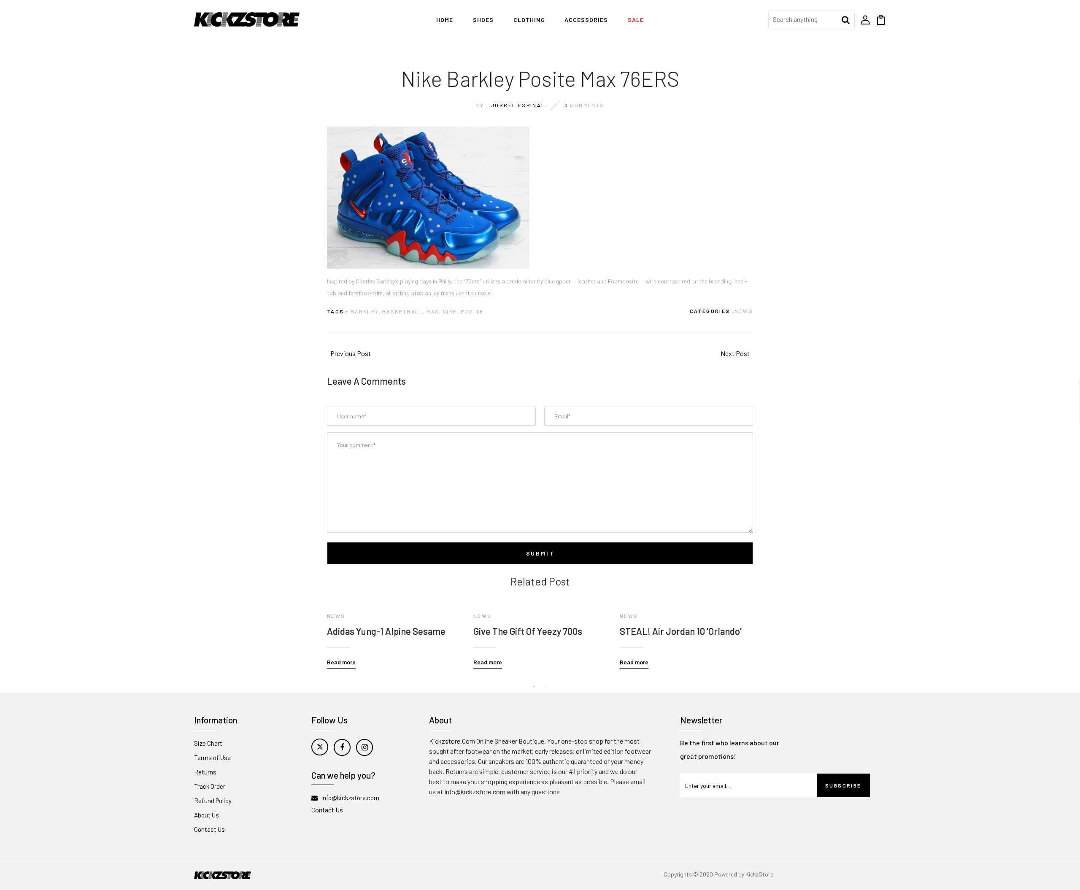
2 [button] (546, 686)
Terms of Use (212, 757)
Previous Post (350, 353)
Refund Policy (213, 800)
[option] (394, 628)
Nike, (451, 311)
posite (472, 311)
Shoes (483, 19)
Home (444, 19)
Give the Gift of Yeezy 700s (527, 631)
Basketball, (403, 311)
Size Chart (208, 743)
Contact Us (209, 829)
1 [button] (533, 686)
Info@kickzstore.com (350, 797)
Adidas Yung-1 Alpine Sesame (386, 631)
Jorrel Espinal (518, 105)
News (743, 311)
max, (434, 311)
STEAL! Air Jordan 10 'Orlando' (681, 631)
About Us (206, 815)
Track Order (209, 786)
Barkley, (366, 311)
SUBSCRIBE (843, 785)
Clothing (529, 19)
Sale (636, 19)
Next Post (735, 353)
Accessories (586, 19)
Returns (205, 772)
